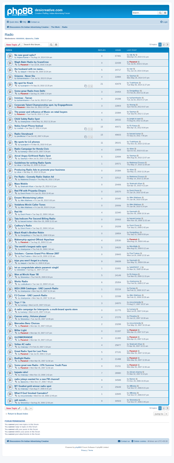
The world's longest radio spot (30, 246)
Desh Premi (25, 193)
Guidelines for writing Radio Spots (32, 163)
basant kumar (135, 134)
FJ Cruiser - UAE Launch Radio (30, 295)
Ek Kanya (133, 126)
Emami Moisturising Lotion (28, 197)
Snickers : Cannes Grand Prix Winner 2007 (36, 253)
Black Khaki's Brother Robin (29, 232)
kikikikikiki (20, 38)
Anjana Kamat (22, 57)
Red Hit (18, 211)
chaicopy (24, 347)
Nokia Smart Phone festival (28, 126)
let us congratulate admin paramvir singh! (36, 267)
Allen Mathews (26, 200)
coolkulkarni (25, 284)
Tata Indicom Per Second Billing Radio (34, 218)
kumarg (24, 151)
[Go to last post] (137, 55)
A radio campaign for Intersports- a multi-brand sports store (45, 309)
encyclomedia (135, 302)
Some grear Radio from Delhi (29, 91)
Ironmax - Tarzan (23, 98)
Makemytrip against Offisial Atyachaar (34, 239)
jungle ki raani (135, 119)
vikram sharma (135, 372)
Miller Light (20, 330)
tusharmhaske (23, 78)
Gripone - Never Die (24, 76)
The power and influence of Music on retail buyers (40, 112)
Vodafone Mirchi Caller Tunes (29, 204)
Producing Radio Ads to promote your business (39, 170)
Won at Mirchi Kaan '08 (26, 274)
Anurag (132, 105)
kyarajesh (25, 86)
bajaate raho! (21, 372)
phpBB (78, 447)
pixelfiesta (21, 136)
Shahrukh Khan (27, 186)
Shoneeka (25, 277)
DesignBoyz (134, 91)
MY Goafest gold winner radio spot (32, 386)
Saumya (132, 76)
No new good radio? (25, 55)
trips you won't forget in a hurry (31, 260)
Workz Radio (21, 281)
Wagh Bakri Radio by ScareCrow (31, 62)
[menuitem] (23, 22)
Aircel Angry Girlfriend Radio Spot (32, 156)
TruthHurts (133, 83)
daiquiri (23, 72)
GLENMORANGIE (23, 337)
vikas (131, 149)
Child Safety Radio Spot (27, 119)
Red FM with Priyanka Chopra (30, 190)
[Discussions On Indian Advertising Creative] (20, 11)
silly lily (132, 55)
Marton (132, 379)
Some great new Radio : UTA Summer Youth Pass (40, 365)
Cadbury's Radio (23, 225)
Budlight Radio (22, 358)
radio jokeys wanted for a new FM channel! (36, 379)
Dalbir (36, 38)
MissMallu (133, 246)
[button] (167, 45)
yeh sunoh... (21, 400)
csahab (20, 128)
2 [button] (163, 44)
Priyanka (133, 316)
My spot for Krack (23, 83)
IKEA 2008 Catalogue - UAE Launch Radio (36, 288)
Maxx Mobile (21, 183)
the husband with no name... (29, 69)
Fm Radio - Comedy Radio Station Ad (34, 176)
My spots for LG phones (27, 142)
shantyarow (25, 122)
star (131, 69)
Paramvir (24, 65)
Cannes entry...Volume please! (30, 316)
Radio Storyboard (23, 134)
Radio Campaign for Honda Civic (31, 149)
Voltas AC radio (22, 344)
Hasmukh (133, 211)
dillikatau (132, 386)
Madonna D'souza (136, 163)
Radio (9, 34)
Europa (132, 288)
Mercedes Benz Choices (27, 323)
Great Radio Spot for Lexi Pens (30, 351)
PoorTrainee (26, 256)
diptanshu (29, 38)
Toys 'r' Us (19, 302)
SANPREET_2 (135, 267)
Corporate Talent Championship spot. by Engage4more (43, 105)
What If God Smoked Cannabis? (31, 393)
